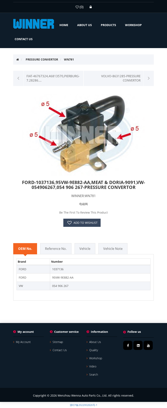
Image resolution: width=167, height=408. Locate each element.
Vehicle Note (113, 248)
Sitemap (58, 342)
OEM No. (25, 248)
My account (23, 342)
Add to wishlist (86, 223)
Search (93, 374)
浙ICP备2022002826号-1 (83, 405)
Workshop (95, 358)
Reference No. (56, 248)
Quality (93, 350)
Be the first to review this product (83, 212)
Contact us (60, 350)
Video (92, 366)
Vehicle (84, 248)
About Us (95, 342)
